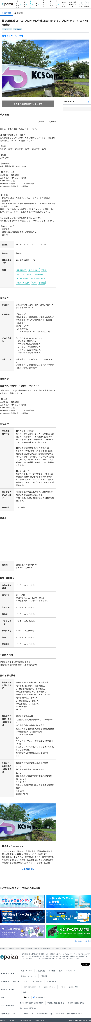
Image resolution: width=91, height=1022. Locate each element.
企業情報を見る (28, 869)
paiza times (48, 987)
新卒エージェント (27, 976)
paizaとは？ (64, 4)
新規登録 (86, 6)
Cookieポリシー (40, 1020)
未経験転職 (24, 4)
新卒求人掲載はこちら (76, 1003)
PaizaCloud (27, 992)
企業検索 (43, 976)
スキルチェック (43, 4)
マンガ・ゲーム (52, 981)
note (61, 987)
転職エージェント (65, 970)
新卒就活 (30, 4)
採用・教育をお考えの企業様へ (31, 1003)
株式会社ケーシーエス (12, 36)
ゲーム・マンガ (51, 4)
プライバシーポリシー (25, 1020)
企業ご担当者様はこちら (72, 4)
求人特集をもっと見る (82, 941)
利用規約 (11, 1020)
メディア (56, 4)
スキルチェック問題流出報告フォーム (70, 1013)
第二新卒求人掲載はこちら (30, 1008)
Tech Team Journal (30, 987)
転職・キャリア (17, 4)
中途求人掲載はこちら (55, 1003)
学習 (36, 4)
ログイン (81, 6)
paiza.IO (72, 987)
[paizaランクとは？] (88, 101)
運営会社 (2, 1020)
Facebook (39, 997)
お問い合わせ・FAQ (44, 1013)
